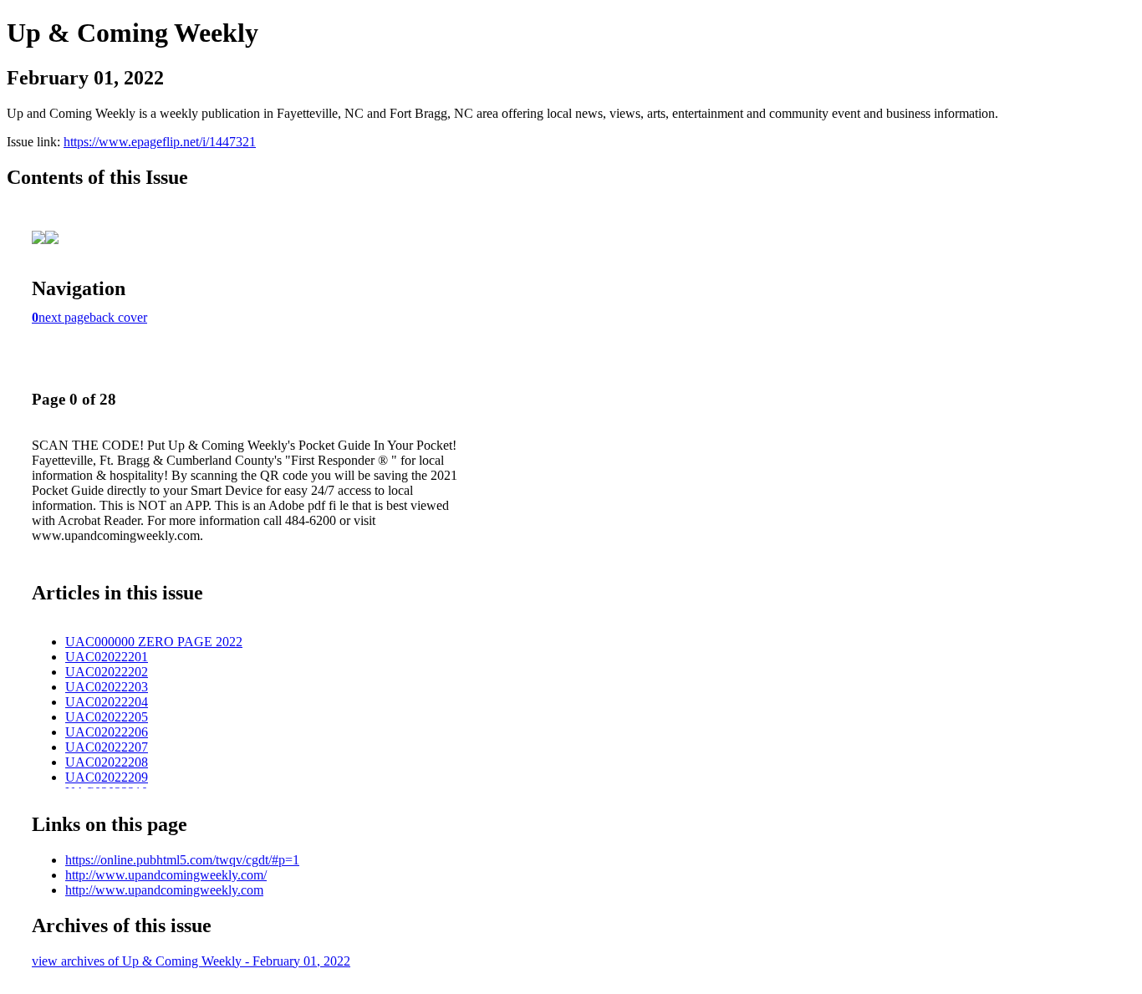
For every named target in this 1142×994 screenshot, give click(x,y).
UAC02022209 (106, 777)
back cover (118, 317)
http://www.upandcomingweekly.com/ (166, 875)
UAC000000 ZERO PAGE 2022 (153, 642)
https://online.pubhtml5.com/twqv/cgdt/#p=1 (182, 860)
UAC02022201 (106, 657)
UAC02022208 (106, 762)
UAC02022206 (106, 732)
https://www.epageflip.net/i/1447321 (160, 142)
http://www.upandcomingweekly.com (164, 890)
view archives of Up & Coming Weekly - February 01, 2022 (191, 961)
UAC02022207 (106, 747)
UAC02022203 (106, 687)
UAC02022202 (106, 672)
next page (63, 317)
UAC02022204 (106, 702)
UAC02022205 (106, 717)
